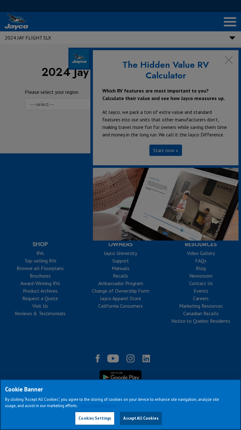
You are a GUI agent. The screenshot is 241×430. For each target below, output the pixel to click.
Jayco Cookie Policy (98, 405)
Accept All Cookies (140, 418)
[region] (120, 404)
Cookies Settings (94, 418)
